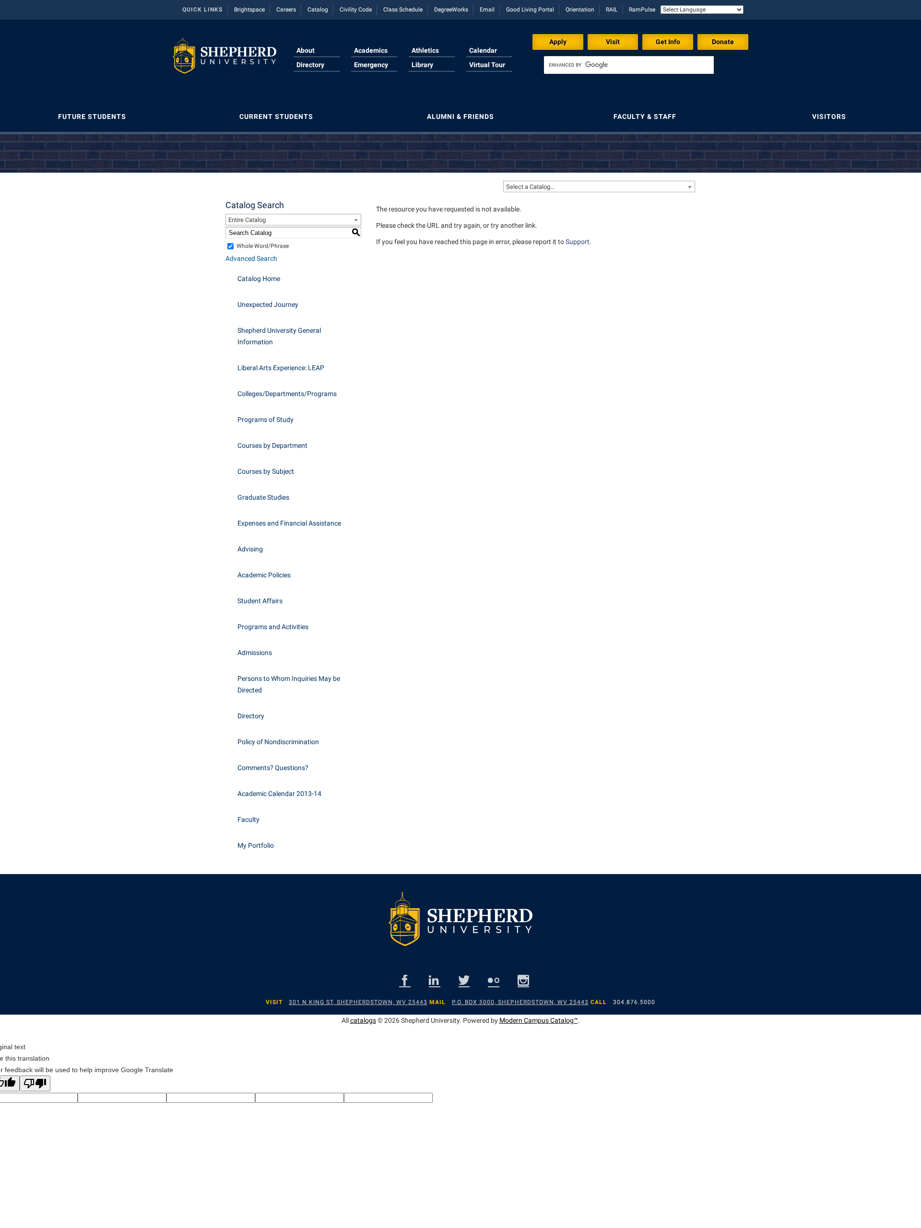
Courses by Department (272, 445)
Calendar (483, 50)
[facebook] (405, 980)
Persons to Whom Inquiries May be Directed (288, 684)
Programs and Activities (272, 627)
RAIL (611, 9)
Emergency (371, 65)
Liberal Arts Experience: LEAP (280, 368)
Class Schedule (403, 9)
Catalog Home (258, 278)
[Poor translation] (35, 1083)
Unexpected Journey (267, 304)
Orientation (580, 9)
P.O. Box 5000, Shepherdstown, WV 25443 (520, 1002)
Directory (310, 65)
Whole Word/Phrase (262, 246)
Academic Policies (264, 575)
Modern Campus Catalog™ (538, 1020)
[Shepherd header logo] (224, 59)
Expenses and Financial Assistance (289, 523)
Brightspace (249, 9)
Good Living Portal (530, 9)
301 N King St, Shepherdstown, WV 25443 (358, 1002)
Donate (723, 42)
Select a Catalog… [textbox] (530, 186)
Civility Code (356, 9)
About (305, 50)
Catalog (317, 9)
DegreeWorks (451, 9)
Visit (613, 42)
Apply (558, 42)
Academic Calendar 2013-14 (279, 793)
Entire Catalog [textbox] (247, 219)
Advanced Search (251, 258)
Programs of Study (265, 419)
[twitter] (464, 980)
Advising (250, 549)
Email (487, 9)
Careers (286, 9)
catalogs (363, 1020)
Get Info (668, 42)
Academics (371, 50)
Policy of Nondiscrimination (278, 742)
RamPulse (642, 9)
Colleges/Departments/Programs (287, 394)
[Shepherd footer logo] (460, 926)
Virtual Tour (487, 65)
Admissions (254, 652)
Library (422, 65)
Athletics (425, 50)
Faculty (248, 819)
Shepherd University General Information (279, 336)
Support (578, 242)
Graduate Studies (263, 497)
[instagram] (523, 980)
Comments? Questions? (272, 768)
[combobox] (599, 186)
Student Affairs (260, 601)
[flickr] (493, 980)
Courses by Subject (265, 471)
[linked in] (434, 980)
